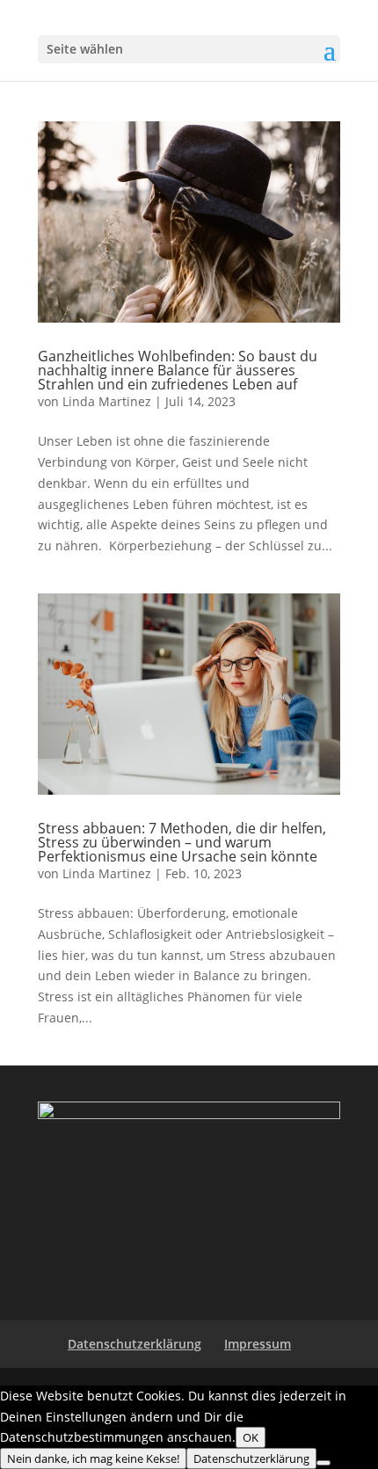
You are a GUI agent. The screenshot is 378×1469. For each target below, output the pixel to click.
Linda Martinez (106, 401)
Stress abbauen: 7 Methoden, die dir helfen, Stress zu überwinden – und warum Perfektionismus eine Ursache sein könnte (182, 842)
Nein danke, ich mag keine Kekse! (93, 1458)
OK (250, 1437)
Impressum (257, 1343)
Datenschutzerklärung (134, 1343)
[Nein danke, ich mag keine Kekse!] (323, 1462)
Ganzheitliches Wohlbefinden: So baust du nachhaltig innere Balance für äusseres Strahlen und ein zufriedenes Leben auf (177, 370)
